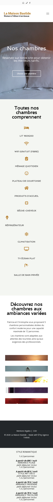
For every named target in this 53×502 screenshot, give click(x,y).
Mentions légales (23, 431)
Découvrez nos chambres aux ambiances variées (26, 309)
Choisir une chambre (26, 73)
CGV (35, 431)
